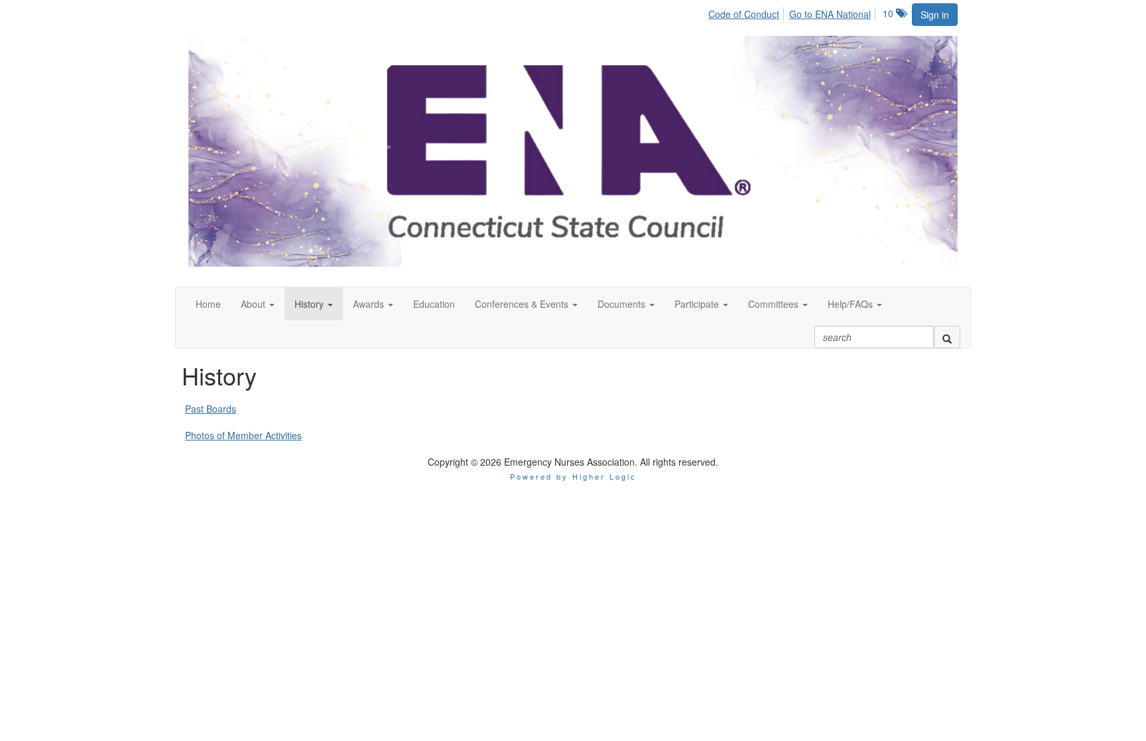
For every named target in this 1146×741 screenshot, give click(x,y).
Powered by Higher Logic (573, 476)
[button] (258, 303)
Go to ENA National (830, 14)
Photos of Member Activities (243, 435)
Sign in (935, 14)
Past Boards (210, 408)
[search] (947, 337)
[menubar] (793, 12)
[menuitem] (747, 12)
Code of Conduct (743, 14)
